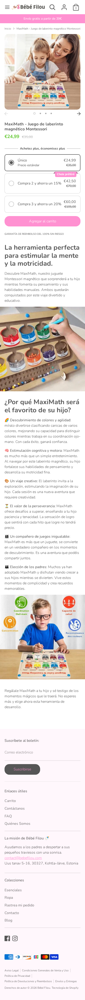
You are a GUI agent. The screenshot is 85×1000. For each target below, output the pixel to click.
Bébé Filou (43, 988)
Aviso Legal (12, 970)
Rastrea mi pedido (19, 905)
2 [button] (40, 113)
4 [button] (51, 113)
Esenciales (13, 890)
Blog (8, 920)
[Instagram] (15, 938)
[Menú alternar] (6, 7)
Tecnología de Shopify (65, 988)
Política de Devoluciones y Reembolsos (28, 981)
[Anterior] (6, 114)
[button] (42, 163)
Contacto (12, 912)
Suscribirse (22, 769)
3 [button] (45, 113)
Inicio (8, 28)
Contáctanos (15, 808)
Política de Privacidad (17, 976)
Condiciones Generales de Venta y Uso (45, 970)
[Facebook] (7, 938)
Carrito (10, 800)
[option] (42, 18)
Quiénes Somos (17, 823)
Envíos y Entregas (66, 981)
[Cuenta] (64, 5)
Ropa (9, 897)
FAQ (8, 816)
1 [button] (34, 113)
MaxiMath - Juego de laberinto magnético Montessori (48, 28)
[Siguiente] (79, 114)
